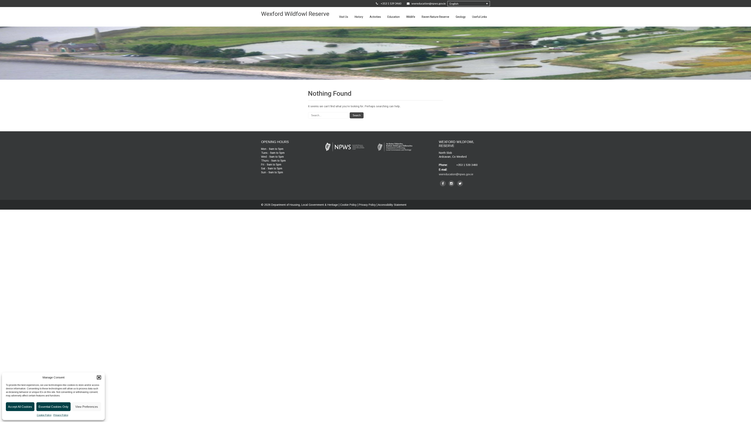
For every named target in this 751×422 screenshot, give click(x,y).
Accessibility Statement (392, 204)
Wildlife (410, 16)
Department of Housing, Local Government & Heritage (305, 204)
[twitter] (460, 183)
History (359, 16)
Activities (375, 16)
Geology (461, 16)
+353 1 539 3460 (390, 3)
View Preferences (86, 406)
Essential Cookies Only (53, 406)
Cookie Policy (44, 415)
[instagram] (451, 183)
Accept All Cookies (20, 406)
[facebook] (443, 183)
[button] (99, 377)
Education (393, 16)
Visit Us (343, 16)
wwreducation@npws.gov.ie (428, 3)
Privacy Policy (60, 415)
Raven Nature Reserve (435, 16)
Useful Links (479, 16)
